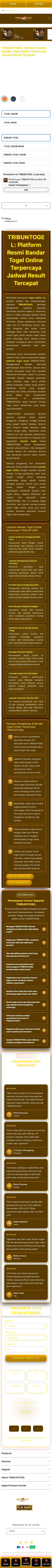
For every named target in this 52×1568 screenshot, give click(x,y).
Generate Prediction (26, 1358)
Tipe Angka (10, 1332)
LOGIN (13, 4)
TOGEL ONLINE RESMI (14, 146)
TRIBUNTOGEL (25, 304)
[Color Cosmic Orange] (5, 99)
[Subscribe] (42, 1531)
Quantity (6, 199)
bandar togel (28, 441)
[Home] (23, 18)
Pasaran (9, 1321)
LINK (36, 1564)
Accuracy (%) (11, 1344)
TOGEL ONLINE (11, 114)
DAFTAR (39, 4)
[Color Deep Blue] (13, 99)
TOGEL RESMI (10, 122)
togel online (35, 298)
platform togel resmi (17, 361)
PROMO (5, 1564)
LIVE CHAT (46, 1564)
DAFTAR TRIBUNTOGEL (20, 876)
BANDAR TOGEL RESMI (14, 163)
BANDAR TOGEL (11, 138)
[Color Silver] (22, 99)
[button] (3, 18)
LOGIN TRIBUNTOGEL (19, 882)
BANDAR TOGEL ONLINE (15, 154)
